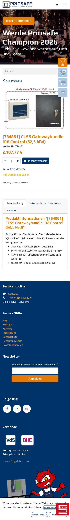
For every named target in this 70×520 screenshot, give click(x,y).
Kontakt (13, 293)
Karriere (7, 328)
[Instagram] (27, 409)
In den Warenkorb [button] (37, 160)
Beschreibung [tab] (15, 203)
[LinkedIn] (17, 409)
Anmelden (35, 378)
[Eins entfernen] (5, 161)
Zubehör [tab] (12, 210)
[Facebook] (7, 409)
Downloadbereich (13, 345)
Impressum (9, 332)
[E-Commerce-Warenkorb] (56, 5)
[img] (62, 62)
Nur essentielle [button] (39, 515)
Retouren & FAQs (12, 340)
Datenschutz (10, 336)
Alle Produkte (14, 80)
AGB (5, 320)
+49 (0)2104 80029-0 (20, 297)
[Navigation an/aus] (64, 4)
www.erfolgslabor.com (16, 461)
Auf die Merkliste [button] (16, 169)
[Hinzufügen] (18, 161)
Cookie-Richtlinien (52, 507)
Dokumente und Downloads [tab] (45, 203)
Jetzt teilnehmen (18, 21)
